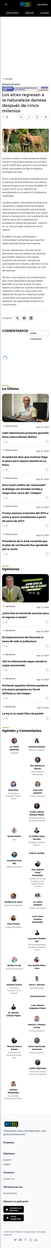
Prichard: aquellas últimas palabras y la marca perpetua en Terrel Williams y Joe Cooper (25, 689)
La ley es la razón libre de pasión (22, 713)
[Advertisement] (25, 43)
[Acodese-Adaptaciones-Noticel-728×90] (25, 89)
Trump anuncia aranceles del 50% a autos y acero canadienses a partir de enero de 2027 (25, 516)
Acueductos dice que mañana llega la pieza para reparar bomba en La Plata (25, 460)
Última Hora (12, 13)
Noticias (30, 13)
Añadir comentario (36, 334)
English (7, 1164)
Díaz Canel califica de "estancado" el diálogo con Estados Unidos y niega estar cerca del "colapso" (24, 488)
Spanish (7, 1160)
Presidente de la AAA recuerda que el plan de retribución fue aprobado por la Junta (25, 545)
